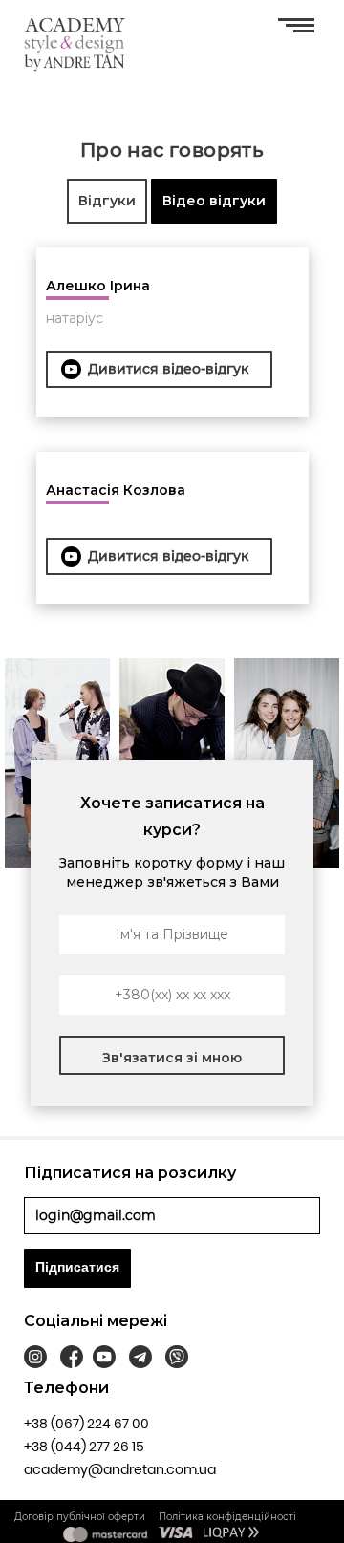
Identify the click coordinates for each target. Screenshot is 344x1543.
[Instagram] (35, 1360)
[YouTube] (104, 1360)
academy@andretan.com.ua (120, 1469)
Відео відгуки (214, 200)
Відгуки (107, 200)
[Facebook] (71, 1360)
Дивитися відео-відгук (168, 368)
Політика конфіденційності (227, 1517)
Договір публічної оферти (79, 1517)
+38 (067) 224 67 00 (86, 1423)
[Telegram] (140, 1360)
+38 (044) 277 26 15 (84, 1446)
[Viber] (176, 1360)
